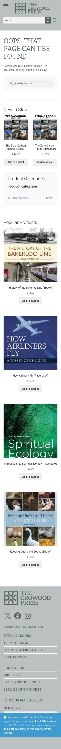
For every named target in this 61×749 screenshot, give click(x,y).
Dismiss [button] (8, 732)
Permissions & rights (22, 689)
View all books (17, 636)
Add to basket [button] (15, 162)
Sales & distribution (22, 682)
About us (12, 675)
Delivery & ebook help (23, 650)
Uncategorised (20, 197)
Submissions (15, 657)
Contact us (14, 668)
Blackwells (23, 728)
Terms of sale (16, 643)
